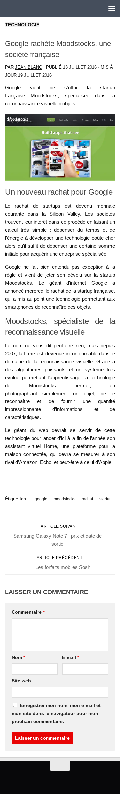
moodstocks (64, 499)
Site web (21, 680)
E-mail (70, 657)
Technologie (22, 24)
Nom (18, 657)
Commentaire (28, 612)
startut (104, 499)
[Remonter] (60, 766)
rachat (87, 499)
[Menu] (111, 8)
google (41, 499)
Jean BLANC (28, 67)
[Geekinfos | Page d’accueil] (18, 8)
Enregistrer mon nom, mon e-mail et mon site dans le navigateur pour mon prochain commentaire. (56, 713)
